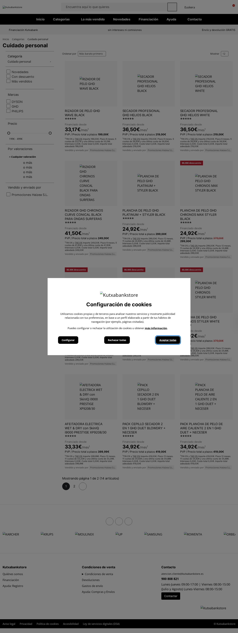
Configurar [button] (68, 340)
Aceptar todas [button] (167, 340)
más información (156, 328)
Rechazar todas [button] (117, 340)
